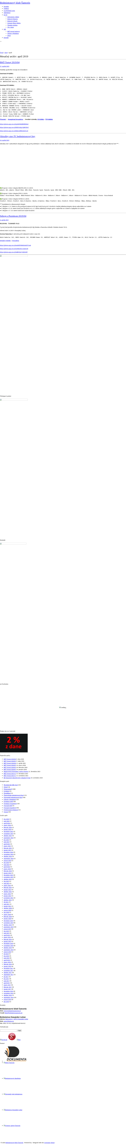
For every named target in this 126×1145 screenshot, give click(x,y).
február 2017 (8, 987)
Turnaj (6, 812)
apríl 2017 (7, 983)
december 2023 (8, 875)
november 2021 (8, 898)
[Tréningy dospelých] (10, 803)
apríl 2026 (7, 823)
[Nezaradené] (8, 789)
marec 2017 (7, 985)
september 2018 (8, 950)
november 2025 (8, 833)
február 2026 (8, 827)
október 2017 (8, 972)
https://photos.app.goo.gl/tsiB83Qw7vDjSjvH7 (14, 252)
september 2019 (8, 927)
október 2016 (8, 995)
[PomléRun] (7, 793)
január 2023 (7, 889)
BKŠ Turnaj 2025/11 (10, 776)
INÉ (5, 29)
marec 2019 (7, 937)
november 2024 (8, 854)
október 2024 (8, 856)
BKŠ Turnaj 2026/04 (10, 763)
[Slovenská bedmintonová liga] (13, 797)
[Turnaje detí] (8, 806)
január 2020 (7, 918)
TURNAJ (6, 8)
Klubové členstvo (12, 19)
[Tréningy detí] (8, 801)
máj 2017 (6, 981)
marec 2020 (7, 914)
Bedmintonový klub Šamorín (15, 2)
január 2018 (7, 966)
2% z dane (10, 27)
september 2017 (8, 974)
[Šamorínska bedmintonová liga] (14, 795)
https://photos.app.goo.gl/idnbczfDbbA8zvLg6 (14, 131)
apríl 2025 (7, 844)
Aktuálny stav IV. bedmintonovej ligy (17, 136)
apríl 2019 (7, 935)
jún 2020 (6, 912)
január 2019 (7, 941)
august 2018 (7, 952)
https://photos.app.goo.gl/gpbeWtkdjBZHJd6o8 (14, 124)
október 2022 (8, 892)
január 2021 (7, 906)
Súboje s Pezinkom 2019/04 (13, 216)
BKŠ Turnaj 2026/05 (10, 761)
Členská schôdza (12, 25)
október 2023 (8, 879)
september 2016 (8, 997)
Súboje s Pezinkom (13, 33)
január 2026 (7, 829)
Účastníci (3, 119)
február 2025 (8, 848)
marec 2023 (7, 885)
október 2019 (8, 925)
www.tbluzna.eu (9, 1021)
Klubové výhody (12, 21)
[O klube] (6, 791)
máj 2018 (6, 958)
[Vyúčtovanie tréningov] (11, 810)
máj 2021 (6, 904)
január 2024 (7, 873)
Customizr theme (49, 1143)
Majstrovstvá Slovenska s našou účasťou (16, 771)
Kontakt (6, 38)
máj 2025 (6, 842)
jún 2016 (6, 1001)
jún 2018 (6, 956)
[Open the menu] (0, 41)
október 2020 (8, 908)
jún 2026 (6, 819)
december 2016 (8, 991)
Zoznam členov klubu (14, 23)
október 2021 (8, 900)
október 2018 (8, 948)
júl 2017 (6, 977)
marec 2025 (7, 846)
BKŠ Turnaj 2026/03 (10, 765)
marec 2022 (7, 894)
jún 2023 (6, 881)
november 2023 (8, 877)
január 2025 (7, 850)
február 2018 (8, 964)
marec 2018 (7, 962)
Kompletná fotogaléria (15, 119)
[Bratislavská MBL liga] (11, 785)
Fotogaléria (15, 240)
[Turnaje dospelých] (10, 808)
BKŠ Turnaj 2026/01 (10, 769)
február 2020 (8, 916)
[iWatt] (6, 787)
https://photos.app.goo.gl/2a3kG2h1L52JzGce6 (14, 249)
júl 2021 (6, 902)
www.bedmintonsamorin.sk (12, 1011)
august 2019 (7, 929)
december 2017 (8, 968)
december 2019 (8, 921)
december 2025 (8, 831)
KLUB (5, 15)
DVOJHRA (41, 119)
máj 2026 (6, 821)
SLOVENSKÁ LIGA (9, 11)
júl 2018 (6, 954)
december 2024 (8, 852)
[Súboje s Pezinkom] (10, 799)
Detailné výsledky (5, 240)
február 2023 (8, 887)
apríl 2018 (7, 960)
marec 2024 (7, 869)
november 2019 (8, 923)
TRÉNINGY (7, 13)
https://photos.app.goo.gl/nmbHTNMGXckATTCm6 (15, 245)
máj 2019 (6, 933)
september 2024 (8, 858)
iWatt (9, 35)
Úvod (1, 52)
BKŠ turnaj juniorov (13, 31)
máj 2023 (6, 883)
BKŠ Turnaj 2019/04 (10, 62)
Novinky (6, 6)
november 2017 (8, 970)
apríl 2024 (7, 867)
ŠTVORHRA (49, 119)
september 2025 (8, 838)
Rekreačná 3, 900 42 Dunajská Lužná (16, 1019)
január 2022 (7, 896)
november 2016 (8, 993)
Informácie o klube (13, 17)
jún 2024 (6, 862)
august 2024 (7, 860)
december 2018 (8, 943)
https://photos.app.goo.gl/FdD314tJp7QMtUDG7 (14, 127)
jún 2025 (6, 840)
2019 (6, 52)
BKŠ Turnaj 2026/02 (10, 767)
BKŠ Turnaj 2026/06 (10, 759)
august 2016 (7, 999)
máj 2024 (6, 865)
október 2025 (8, 836)
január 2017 (7, 989)
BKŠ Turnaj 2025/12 (10, 774)
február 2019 (8, 939)
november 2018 (8, 945)
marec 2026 (7, 825)
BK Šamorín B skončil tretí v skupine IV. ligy (17, 778)
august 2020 (7, 910)
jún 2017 (6, 979)
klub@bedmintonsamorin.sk (13, 1013)
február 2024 (8, 871)
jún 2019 (6, 931)
